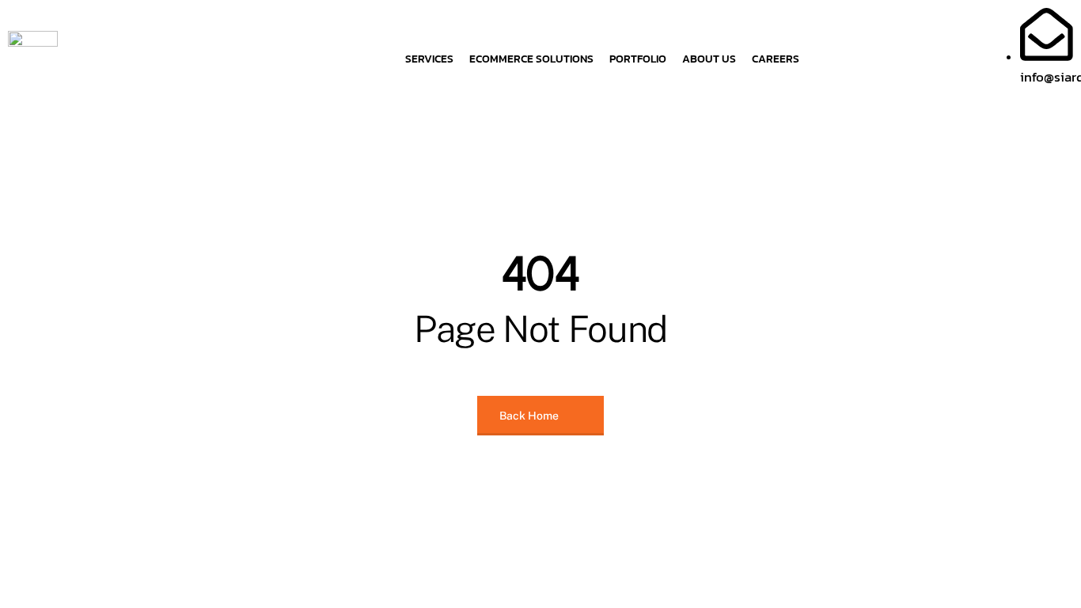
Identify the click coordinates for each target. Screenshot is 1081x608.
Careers (775, 59)
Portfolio (637, 59)
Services (429, 59)
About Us (709, 59)
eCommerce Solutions (531, 59)
